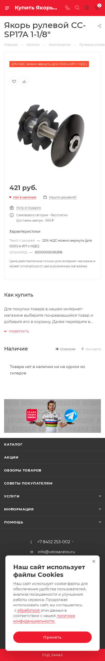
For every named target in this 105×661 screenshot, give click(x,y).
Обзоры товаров (23, 470)
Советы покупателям (28, 483)
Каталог (13, 444)
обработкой (29, 610)
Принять (52, 637)
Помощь (13, 522)
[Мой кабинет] (86, 8)
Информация (19, 509)
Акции (11, 457)
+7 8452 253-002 (53, 542)
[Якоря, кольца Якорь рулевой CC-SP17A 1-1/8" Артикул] (52, 135)
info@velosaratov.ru (56, 551)
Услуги (12, 496)
